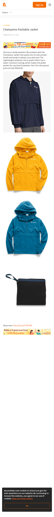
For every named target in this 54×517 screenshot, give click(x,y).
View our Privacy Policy (22, 498)
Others (6, 25)
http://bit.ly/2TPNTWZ (22, 325)
